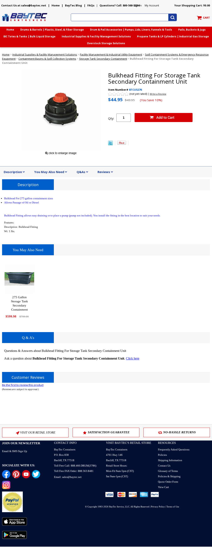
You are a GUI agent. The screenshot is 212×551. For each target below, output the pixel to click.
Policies (162, 454)
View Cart (163, 487)
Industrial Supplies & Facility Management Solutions (96, 36)
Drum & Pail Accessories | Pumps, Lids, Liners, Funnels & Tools (131, 29)
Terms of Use (172, 506)
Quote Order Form (168, 481)
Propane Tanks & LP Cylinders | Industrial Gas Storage (173, 36)
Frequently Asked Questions (173, 449)
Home (56, 5)
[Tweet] (110, 144)
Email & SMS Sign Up (14, 451)
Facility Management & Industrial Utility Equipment (111, 54)
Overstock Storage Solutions (106, 43)
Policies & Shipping (169, 476)
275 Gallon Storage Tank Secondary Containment (19, 303)
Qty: (111, 118)
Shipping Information (170, 460)
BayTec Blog (73, 5)
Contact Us (164, 465)
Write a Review (158, 93)
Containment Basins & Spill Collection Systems (47, 59)
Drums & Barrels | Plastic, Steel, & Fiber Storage (52, 29)
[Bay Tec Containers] (25, 22)
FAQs (90, 5)
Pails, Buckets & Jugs (192, 29)
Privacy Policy (158, 506)
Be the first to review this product (22, 385)
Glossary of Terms (168, 471)
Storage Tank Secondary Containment (103, 59)
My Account (152, 5)
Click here (132, 358)
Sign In (137, 5)
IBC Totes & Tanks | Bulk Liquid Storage (29, 36)
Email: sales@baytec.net (68, 477)
